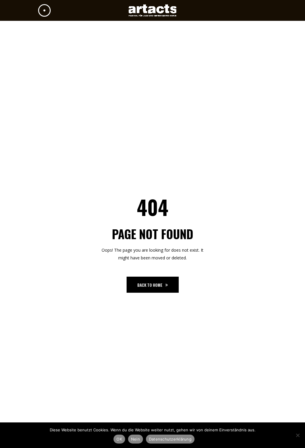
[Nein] (298, 435)
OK (119, 439)
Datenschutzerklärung (170, 439)
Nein (135, 439)
